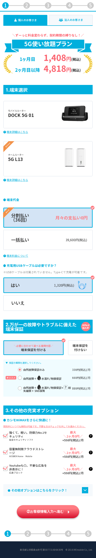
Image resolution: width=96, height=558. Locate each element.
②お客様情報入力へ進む (46, 511)
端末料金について (17, 255)
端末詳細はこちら (17, 131)
